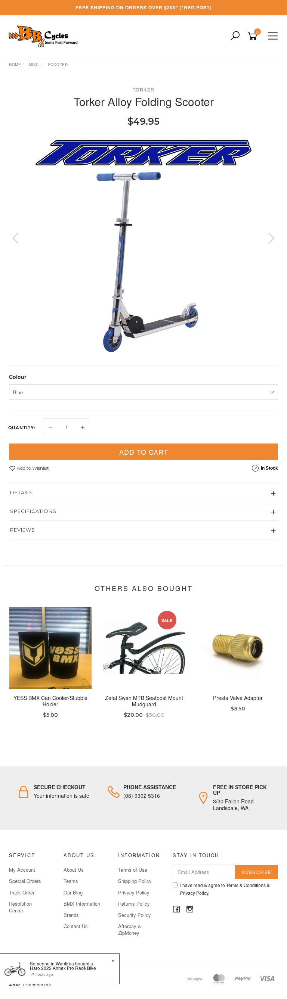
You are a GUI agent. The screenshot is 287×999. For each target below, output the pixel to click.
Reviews (22, 530)
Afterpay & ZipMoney (129, 929)
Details (21, 492)
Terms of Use (132, 869)
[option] (143, 246)
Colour (17, 376)
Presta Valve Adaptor (238, 697)
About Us (74, 869)
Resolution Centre (20, 907)
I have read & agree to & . (225, 889)
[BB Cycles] (45, 35)
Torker (144, 89)
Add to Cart (143, 452)
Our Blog (73, 892)
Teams (71, 880)
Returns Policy (134, 903)
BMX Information (82, 903)
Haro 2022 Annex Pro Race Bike (63, 968)
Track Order (21, 892)
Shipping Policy (135, 880)
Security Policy (134, 914)
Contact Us (76, 926)
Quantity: (22, 427)
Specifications (33, 511)
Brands (71, 914)
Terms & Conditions (246, 885)
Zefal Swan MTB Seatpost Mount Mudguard (144, 701)
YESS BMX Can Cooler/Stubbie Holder (50, 701)
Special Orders (25, 880)
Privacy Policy (133, 892)
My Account (22, 869)
